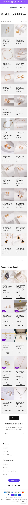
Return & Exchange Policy (9, 471)
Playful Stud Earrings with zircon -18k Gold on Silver (7, 205)
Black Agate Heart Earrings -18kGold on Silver (20, 250)
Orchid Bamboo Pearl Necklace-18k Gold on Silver (20, 134)
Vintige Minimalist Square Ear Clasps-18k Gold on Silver (7, 111)
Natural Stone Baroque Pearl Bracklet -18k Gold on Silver (7, 134)
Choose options (20, 296)
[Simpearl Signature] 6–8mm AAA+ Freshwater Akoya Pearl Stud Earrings (20, 286)
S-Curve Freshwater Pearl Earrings (7, 344)
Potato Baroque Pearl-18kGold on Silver (20, 180)
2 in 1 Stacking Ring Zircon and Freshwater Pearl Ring (7, 373)
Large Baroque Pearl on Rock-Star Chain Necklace (20, 404)
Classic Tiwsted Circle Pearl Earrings (7, 403)
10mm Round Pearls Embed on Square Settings (7, 316)
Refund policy (8, 499)
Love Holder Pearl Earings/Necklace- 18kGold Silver (7, 40)
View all (14, 418)
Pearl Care (5, 467)
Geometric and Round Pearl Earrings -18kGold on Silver (20, 227)
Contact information (15, 501)
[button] (3, 7)
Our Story (5, 451)
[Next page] (22, 260)
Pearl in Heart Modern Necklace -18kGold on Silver (20, 40)
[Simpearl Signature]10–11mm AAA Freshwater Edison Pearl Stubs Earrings (7, 287)
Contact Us (5, 464)
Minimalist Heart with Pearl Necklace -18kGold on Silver (20, 64)
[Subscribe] (23, 433)
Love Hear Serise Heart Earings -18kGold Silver (6, 158)
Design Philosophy (7, 454)
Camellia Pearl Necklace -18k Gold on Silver (7, 64)
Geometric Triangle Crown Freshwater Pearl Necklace (20, 345)
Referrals (5, 474)
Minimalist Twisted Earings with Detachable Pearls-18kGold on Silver (20, 87)
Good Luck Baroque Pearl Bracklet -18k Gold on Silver (7, 87)
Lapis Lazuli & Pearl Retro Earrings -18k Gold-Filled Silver (7, 227)
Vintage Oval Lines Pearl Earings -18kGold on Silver (20, 158)
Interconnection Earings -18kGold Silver (6, 180)
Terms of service (23, 499)
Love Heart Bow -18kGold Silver (19, 110)
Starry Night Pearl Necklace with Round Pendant (20, 373)
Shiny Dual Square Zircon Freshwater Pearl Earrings (20, 316)
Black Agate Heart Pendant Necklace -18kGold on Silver (7, 250)
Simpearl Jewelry (13, 497)
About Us (5, 448)
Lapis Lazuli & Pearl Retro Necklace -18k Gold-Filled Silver (20, 205)
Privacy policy (16, 499)
